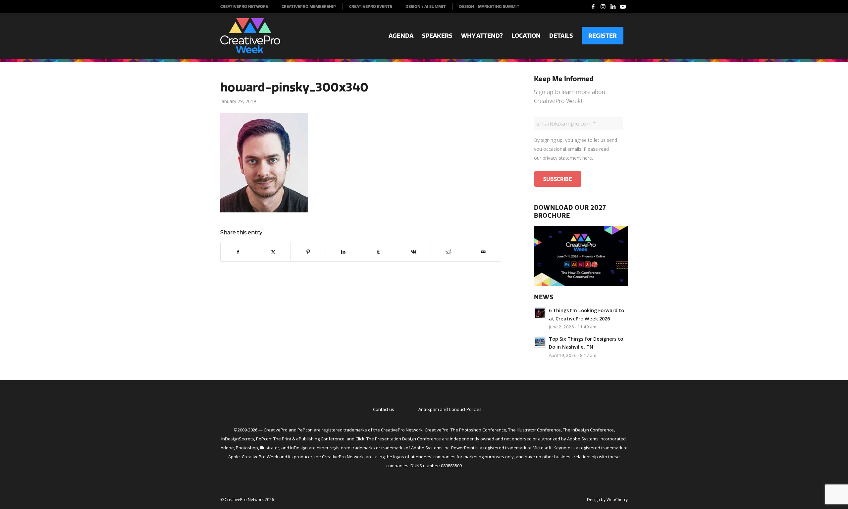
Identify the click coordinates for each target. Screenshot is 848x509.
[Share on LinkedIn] (343, 251)
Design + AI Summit (425, 6)
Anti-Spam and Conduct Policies (450, 409)
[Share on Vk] (413, 251)
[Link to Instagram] (603, 7)
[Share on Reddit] (448, 251)
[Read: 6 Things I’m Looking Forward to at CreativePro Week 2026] (540, 313)
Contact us (383, 409)
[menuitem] (247, 6)
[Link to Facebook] (593, 7)
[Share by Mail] (483, 251)
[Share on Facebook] (238, 251)
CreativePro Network (244, 6)
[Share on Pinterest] (308, 251)
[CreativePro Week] (250, 35)
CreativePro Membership (309, 6)
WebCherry (617, 499)
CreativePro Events (370, 6)
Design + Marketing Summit (489, 6)
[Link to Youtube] (623, 7)
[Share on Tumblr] (378, 251)
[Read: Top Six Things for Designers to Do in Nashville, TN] (540, 342)
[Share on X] (273, 251)
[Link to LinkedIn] (613, 7)
